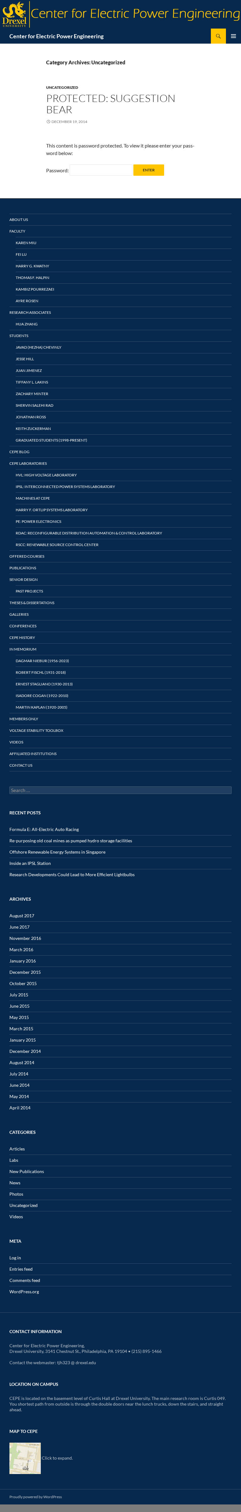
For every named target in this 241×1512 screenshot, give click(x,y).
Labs (13, 1160)
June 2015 (19, 1006)
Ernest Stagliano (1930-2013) (44, 684)
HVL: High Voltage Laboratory (46, 475)
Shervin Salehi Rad (34, 405)
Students (18, 335)
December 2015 (25, 972)
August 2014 (21, 1062)
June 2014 (19, 1085)
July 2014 (18, 1073)
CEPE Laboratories (28, 463)
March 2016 (21, 949)
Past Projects (29, 591)
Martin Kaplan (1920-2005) (41, 707)
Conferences (22, 626)
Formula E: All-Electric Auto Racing (44, 829)
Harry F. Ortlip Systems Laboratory (52, 509)
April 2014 (19, 1107)
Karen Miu (26, 242)
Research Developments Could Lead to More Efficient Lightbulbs (72, 874)
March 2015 (21, 1028)
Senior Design (23, 579)
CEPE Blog (19, 451)
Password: (58, 170)
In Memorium (22, 649)
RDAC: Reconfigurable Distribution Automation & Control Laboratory (89, 533)
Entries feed (21, 1269)
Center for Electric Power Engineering (56, 36)
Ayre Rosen (27, 300)
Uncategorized (62, 87)
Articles (17, 1148)
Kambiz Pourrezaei (35, 289)
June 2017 (19, 927)
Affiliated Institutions (32, 753)
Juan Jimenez (29, 370)
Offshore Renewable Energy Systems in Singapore (57, 852)
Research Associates (30, 312)
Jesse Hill (25, 359)
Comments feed (24, 1280)
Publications (22, 568)
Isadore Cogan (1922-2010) (42, 695)
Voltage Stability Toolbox (36, 730)
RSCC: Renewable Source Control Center (57, 544)
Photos (16, 1194)
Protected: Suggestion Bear (110, 104)
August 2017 (21, 915)
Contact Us (20, 765)
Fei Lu (21, 254)
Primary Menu (233, 36)
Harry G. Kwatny (32, 266)
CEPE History (22, 637)
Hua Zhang (27, 324)
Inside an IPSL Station (30, 863)
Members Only (23, 718)
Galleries (19, 614)
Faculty (17, 231)
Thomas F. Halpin (32, 277)
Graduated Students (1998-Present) (51, 440)
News (14, 1182)
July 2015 (18, 994)
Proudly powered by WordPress (35, 1496)
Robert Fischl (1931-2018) (41, 672)
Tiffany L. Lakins (32, 382)
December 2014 (25, 1051)
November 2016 (25, 938)
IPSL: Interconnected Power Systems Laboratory (65, 486)
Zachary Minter (32, 393)
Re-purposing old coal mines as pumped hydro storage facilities (70, 840)
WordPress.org (24, 1291)
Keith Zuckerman (33, 428)
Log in (15, 1257)
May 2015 (19, 1017)
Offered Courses (26, 556)
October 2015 (23, 983)
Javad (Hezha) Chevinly (39, 347)
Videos (16, 742)
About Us (18, 219)
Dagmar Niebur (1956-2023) (42, 660)
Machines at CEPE (33, 498)
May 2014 (19, 1096)
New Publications (26, 1171)
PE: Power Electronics (38, 521)
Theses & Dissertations (31, 602)
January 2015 (22, 1040)
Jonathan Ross (31, 417)
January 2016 (22, 960)
